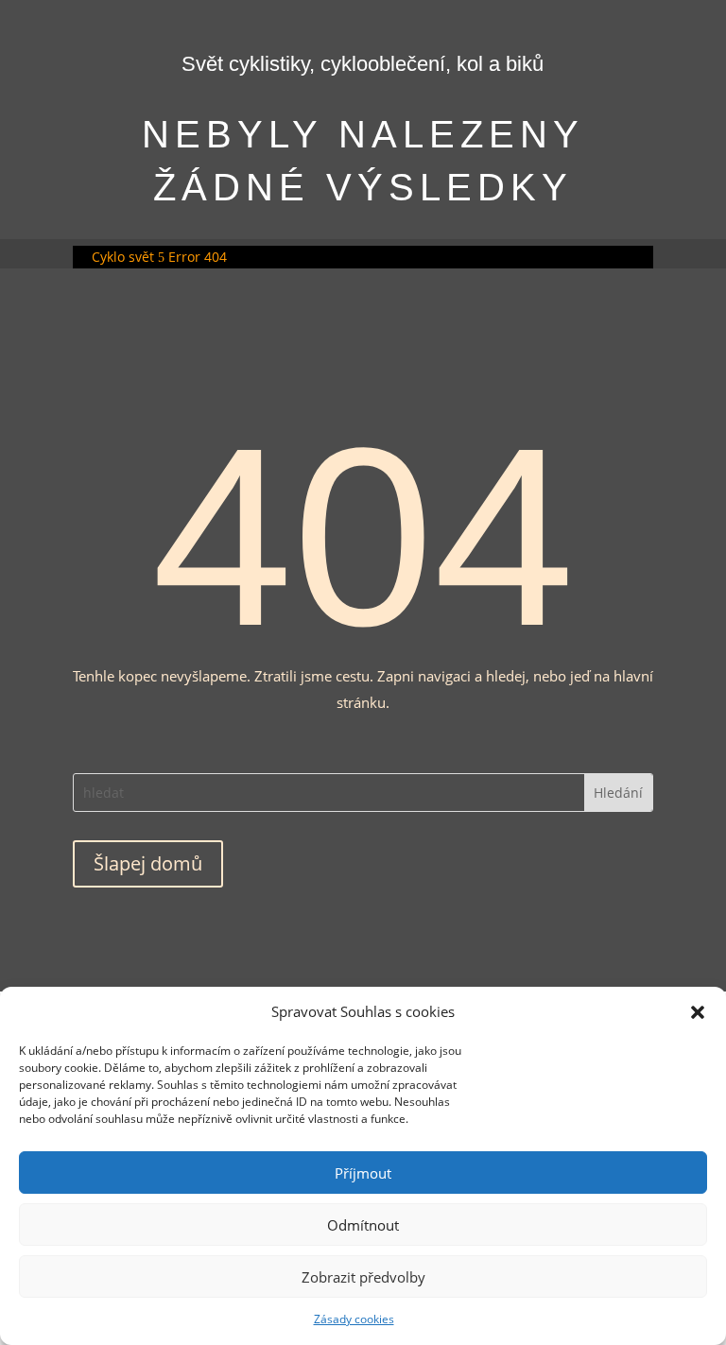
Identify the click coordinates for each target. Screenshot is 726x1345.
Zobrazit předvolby (363, 1276)
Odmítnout (363, 1225)
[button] (697, 1012)
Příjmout (363, 1173)
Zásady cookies (354, 1319)
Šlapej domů (148, 863)
